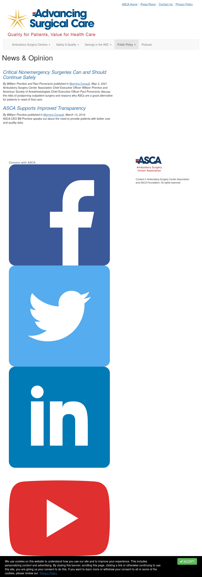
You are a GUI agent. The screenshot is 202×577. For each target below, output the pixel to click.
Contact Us (166, 4)
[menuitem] (131, 3)
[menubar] (158, 3)
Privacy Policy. (48, 573)
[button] (31, 44)
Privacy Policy (184, 4)
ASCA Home (129, 4)
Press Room (148, 4)
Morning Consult (79, 84)
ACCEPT (189, 561)
